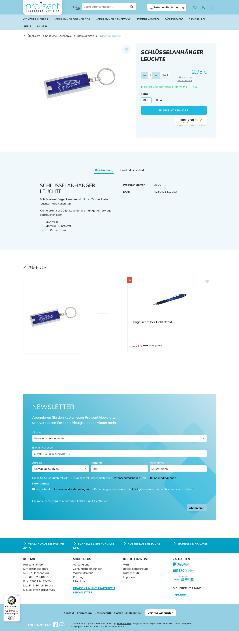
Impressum (130, 577)
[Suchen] (132, 6)
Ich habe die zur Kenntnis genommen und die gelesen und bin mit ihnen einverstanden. (115, 489)
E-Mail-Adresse (43, 447)
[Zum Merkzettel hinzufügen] (126, 49)
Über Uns (79, 581)
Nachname (157, 462)
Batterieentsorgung (136, 568)
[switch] (11, 618)
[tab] (104, 170)
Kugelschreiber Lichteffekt (152, 322)
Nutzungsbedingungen (161, 478)
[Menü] (18, 596)
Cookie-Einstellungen (128, 613)
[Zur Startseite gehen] (42, 6)
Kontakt (69, 613)
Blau (146, 100)
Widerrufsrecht (83, 573)
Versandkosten (124, 623)
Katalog (78, 577)
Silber (159, 100)
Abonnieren (197, 508)
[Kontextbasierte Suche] (75, 7)
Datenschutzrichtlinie (126, 478)
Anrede (37, 462)
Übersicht (33, 36)
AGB (135, 489)
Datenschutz (131, 573)
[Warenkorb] (211, 7)
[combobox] (105, 6)
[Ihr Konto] (203, 7)
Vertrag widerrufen (160, 613)
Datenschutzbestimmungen (71, 489)
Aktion (37, 432)
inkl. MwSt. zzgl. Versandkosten (185, 79)
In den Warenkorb (173, 110)
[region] (79, 81)
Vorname (97, 462)
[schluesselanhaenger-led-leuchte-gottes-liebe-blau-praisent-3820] (79, 81)
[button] (191, 120)
